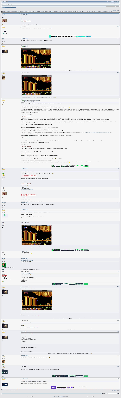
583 (41, 11)
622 (86, 11)
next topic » (118, 390)
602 (63, 11)
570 (26, 11)
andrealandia (4, 202)
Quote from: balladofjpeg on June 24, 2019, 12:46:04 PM (27, 101)
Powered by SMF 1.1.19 (56, 396)
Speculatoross (33, 100)
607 (69, 11)
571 (28, 11)
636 (102, 11)
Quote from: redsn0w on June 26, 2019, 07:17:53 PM (27, 189)
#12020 (118, 378)
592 (51, 11)
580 (38, 11)
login (9, 4)
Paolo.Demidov (4, 45)
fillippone (26, 100)
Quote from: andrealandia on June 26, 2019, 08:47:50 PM (27, 211)
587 (46, 11)
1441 (5, 389)
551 (5, 11)
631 (96, 11)
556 (11, 11)
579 (37, 11)
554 (8, 11)
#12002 (118, 26)
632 (97, 11)
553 (7, 11)
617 (80, 11)
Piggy (3, 355)
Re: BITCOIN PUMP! (25, 14)
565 (21, 11)
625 (89, 11)
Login (10, 7)
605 (66, 11)
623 (87, 11)
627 (91, 11)
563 (18, 11)
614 (77, 11)
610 (72, 11)
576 (33, 11)
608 (70, 11)
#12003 (118, 38)
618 (81, 11)
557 (12, 11)
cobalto (3, 38)
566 (22, 11)
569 (25, 11)
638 (104, 11)
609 (71, 11)
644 (111, 11)
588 (47, 11)
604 (65, 11)
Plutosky (26, 46)
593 (53, 11)
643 (109, 11)
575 (32, 11)
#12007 (118, 168)
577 (34, 11)
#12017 (118, 331)
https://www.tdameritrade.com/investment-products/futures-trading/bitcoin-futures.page (97, 132)
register (11, 4)
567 (23, 11)
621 (85, 11)
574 (31, 11)
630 (95, 11)
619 (82, 11)
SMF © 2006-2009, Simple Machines (63, 396)
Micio (2, 209)
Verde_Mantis (37, 100)
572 (29, 11)
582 (40, 11)
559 (14, 11)
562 (17, 11)
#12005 (118, 72)
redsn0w (3, 168)
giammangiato (4, 378)
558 (13, 11)
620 (83, 11)
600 (60, 11)
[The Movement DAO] (3, 364)
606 (68, 11)
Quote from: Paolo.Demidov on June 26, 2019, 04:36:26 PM (28, 223)
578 (35, 11)
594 (54, 11)
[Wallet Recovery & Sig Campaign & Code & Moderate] (3, 376)
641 (107, 11)
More (14, 7)
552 (6, 11)
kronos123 (29, 100)
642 (108, 11)
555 (9, 11)
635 (100, 11)
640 (106, 11)
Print (118, 389)
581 (39, 11)
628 (92, 11)
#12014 (118, 271)
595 (55, 11)
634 (99, 11)
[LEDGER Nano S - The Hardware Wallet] (3, 269)
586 (45, 11)
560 (15, 11)
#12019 (118, 366)
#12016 (118, 320)
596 (56, 11)
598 (58, 11)
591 (50, 11)
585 (43, 11)
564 (20, 11)
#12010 (118, 209)
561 (16, 11)
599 (59, 11)
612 (74, 11)
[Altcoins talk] (3, 281)
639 (105, 11)
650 (1, 389)
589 (48, 11)
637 (103, 11)
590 (49, 11)
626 (90, 11)
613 (75, 11)
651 (3, 389)
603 (64, 11)
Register (12, 7)
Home (3, 7)
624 (88, 11)
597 (57, 11)
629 (94, 11)
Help (5, 7)
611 (73, 11)
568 (24, 11)
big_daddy (3, 258)
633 (98, 11)
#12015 (118, 286)
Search (8, 7)
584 (42, 11)
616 (79, 11)
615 (78, 11)
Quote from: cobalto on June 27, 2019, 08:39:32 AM (27, 260)
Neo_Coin (3, 14)
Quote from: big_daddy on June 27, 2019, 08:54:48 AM (27, 272)
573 (30, 11)
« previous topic (114, 10)
